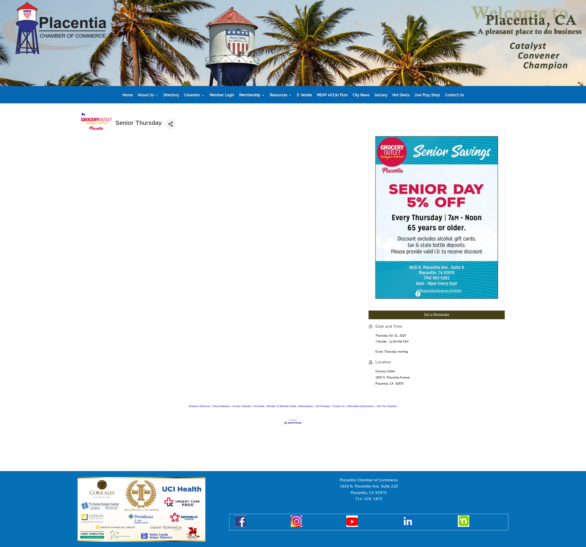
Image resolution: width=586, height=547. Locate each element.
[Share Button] (170, 124)
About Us (146, 95)
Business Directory (199, 406)
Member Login (222, 95)
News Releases (221, 406)
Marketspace (305, 406)
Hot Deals (401, 95)
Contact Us (454, 95)
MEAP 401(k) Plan (332, 95)
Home (127, 95)
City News (361, 95)
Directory (171, 95)
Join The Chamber (386, 406)
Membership (249, 95)
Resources (278, 95)
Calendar (192, 95)
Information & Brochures (360, 406)
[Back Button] (83, 114)
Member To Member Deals (281, 406)
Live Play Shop (427, 95)
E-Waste (304, 95)
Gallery (380, 95)
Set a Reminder (436, 315)
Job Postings (322, 406)
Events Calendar (242, 406)
